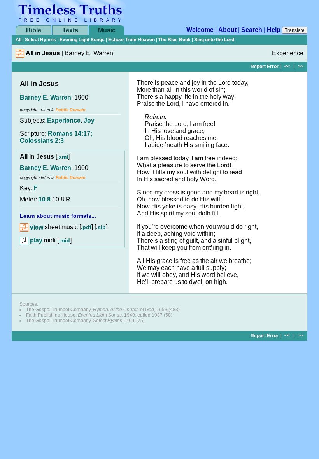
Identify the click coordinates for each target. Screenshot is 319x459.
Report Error (265, 66)
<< (287, 66)
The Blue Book (174, 39)
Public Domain (71, 109)
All (18, 39)
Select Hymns (40, 39)
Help (273, 29)
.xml (62, 157)
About (227, 29)
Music (107, 30)
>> (300, 66)
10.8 (45, 199)
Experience (64, 120)
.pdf (86, 227)
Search (251, 29)
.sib (101, 227)
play (35, 240)
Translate (295, 30)
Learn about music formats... (58, 216)
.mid (64, 240)
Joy (89, 120)
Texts (70, 30)
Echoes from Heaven (131, 39)
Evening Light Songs (82, 39)
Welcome (200, 29)
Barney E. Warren (45, 97)
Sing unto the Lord (214, 39)
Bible (33, 30)
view (35, 227)
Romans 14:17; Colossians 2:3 (56, 137)
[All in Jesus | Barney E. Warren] (20, 55)
